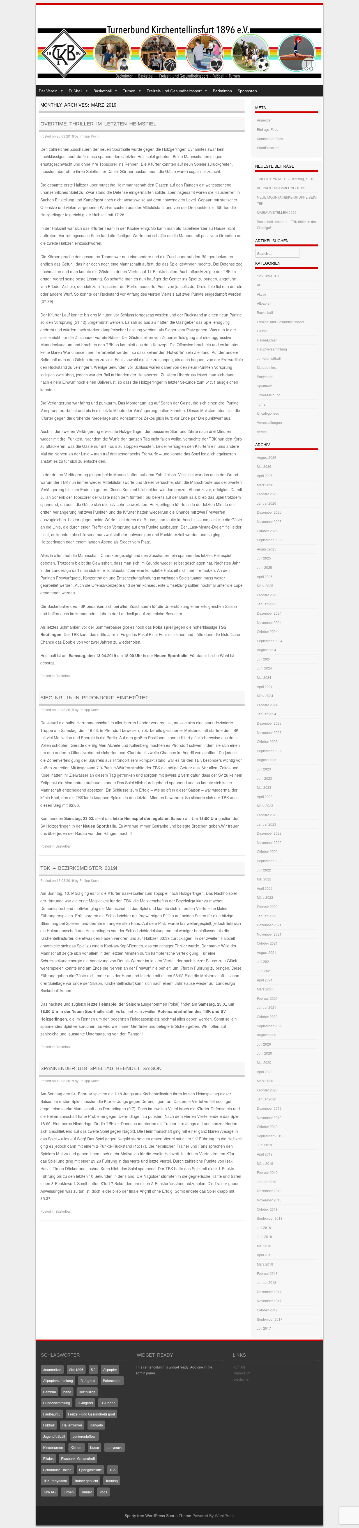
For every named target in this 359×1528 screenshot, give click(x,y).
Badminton (222, 91)
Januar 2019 (266, 1181)
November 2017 (269, 1300)
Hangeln (96, 1425)
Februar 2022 (267, 906)
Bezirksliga (87, 1391)
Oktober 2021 (267, 943)
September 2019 (269, 1135)
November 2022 (269, 842)
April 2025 (265, 576)
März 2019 (265, 1163)
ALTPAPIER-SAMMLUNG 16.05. (281, 187)
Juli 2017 (264, 1328)
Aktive (261, 294)
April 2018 (265, 1254)
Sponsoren (247, 91)
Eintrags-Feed (268, 129)
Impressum (241, 1372)
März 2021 (265, 989)
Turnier (86, 1491)
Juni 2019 (264, 1144)
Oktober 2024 (267, 631)
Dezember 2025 (269, 512)
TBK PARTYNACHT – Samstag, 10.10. (286, 178)
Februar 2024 (267, 704)
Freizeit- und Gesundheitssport (174, 91)
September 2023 (269, 750)
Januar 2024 (266, 713)
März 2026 (265, 484)
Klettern (76, 1447)
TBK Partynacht (55, 1480)
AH (259, 284)
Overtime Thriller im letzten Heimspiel (98, 124)
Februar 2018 (267, 1273)
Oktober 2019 (267, 1126)
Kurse (94, 1447)
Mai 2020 (264, 1062)
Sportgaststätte (90, 1469)
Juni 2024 (264, 668)
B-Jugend (87, 1380)
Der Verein (48, 91)
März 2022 (265, 897)
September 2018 (269, 1218)
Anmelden (265, 120)
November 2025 (269, 521)
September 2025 (269, 539)
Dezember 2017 (269, 1291)
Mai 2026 (264, 466)
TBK (112, 1469)
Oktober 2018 (267, 1209)
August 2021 (266, 952)
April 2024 (265, 686)
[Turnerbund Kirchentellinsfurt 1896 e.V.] (179, 77)
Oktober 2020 (267, 1016)
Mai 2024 (264, 677)
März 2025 (265, 585)
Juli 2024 (264, 659)
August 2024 (266, 649)
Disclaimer (241, 1379)
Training (111, 1480)
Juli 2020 (264, 1044)
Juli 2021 (264, 961)
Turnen (129, 91)
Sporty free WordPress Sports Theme (158, 1515)
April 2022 (265, 888)
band (67, 1391)
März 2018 (265, 1264)
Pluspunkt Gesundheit (78, 1458)
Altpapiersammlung (58, 1380)
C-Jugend (85, 1402)
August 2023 (266, 759)
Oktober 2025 (267, 530)
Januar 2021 (266, 1007)
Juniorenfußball (269, 358)
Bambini (49, 1391)
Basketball (102, 91)
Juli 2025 (264, 558)
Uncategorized (268, 413)
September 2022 (269, 860)
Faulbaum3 (52, 1414)
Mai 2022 (264, 879)
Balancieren (112, 1380)
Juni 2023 (264, 778)
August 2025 (266, 549)
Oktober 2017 (267, 1309)
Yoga (103, 1491)
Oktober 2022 (267, 851)
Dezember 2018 (269, 1190)
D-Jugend (108, 1402)
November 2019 (269, 1117)
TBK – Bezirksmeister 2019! (78, 868)
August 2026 (266, 457)
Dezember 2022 (269, 833)
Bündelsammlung (56, 1402)
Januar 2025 (266, 603)
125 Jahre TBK (268, 275)
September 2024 (269, 640)
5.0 (93, 1369)
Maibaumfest (267, 367)
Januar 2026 (266, 503)
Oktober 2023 (267, 741)
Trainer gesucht (86, 1480)
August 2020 (266, 1034)
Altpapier (264, 303)
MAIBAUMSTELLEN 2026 (276, 212)
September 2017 (269, 1319)
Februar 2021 (267, 998)
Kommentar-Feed (270, 138)
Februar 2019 (267, 1172)
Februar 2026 (267, 493)
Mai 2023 (264, 787)
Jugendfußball (54, 1436)
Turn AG (49, 1491)
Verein (262, 431)
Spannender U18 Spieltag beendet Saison (101, 1068)
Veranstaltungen (269, 422)
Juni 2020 (264, 1053)
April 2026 (265, 475)
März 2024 (265, 695)
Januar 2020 (266, 1098)
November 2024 (269, 622)
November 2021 (269, 934)
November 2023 (269, 732)
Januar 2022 (266, 915)
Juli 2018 (264, 1227)
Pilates (48, 1458)
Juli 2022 (264, 870)
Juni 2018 (264, 1236)
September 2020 (269, 1025)
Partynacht (265, 376)
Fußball (75, 91)
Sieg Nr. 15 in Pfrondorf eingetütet (94, 697)
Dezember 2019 (269, 1108)
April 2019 (265, 1154)
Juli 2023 (264, 769)
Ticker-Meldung (268, 394)
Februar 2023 (267, 814)
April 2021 (265, 980)
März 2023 (265, 805)
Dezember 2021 (269, 924)
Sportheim (265, 385)
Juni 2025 (264, 567)
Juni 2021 (264, 970)
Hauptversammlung (272, 349)
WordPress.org (268, 147)
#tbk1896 (76, 1369)
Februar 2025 (267, 594)
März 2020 (265, 1080)
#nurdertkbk (52, 1369)
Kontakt (239, 1367)
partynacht (115, 1447)
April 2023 (265, 796)
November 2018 (269, 1199)
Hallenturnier (267, 340)
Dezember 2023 (269, 723)
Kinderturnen (53, 1447)
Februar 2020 (267, 1089)
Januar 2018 (266, 1282)
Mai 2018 (264, 1245)
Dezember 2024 (269, 613)
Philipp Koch (89, 136)
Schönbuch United (57, 1469)
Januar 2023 (266, 824)
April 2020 (265, 1071)
